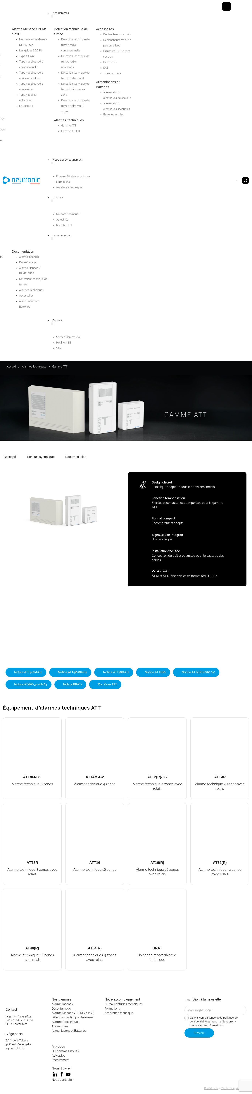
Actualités (58, 1055)
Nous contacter (62, 1079)
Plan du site (211, 1088)
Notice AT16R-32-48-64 (30, 684)
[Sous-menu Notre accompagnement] (52, 163)
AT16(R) (135, 806)
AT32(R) (198, 806)
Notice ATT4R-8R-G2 (72, 672)
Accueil (11, 366)
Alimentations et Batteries (69, 1030)
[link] (55, 1074)
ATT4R (197, 720)
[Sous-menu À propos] (52, 201)
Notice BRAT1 (72, 684)
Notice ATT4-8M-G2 (27, 672)
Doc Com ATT (107, 684)
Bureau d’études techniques (124, 1004)
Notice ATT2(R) (155, 672)
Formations (112, 1008)
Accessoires (60, 1026)
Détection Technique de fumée (72, 1017)
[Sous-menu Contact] (52, 324)
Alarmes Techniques (34, 366)
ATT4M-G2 (76, 720)
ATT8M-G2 (13, 720)
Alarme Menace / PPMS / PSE (73, 1013)
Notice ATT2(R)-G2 (115, 672)
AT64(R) (73, 891)
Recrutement (60, 1060)
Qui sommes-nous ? (65, 1051)
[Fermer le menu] (226, 6)
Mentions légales (231, 1088)
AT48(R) (11, 891)
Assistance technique (119, 1013)
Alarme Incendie (63, 1004)
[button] (10, 457)
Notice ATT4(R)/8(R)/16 (198, 672)
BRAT (133, 891)
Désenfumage (61, 1008)
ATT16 (71, 806)
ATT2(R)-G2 (139, 720)
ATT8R (9, 806)
